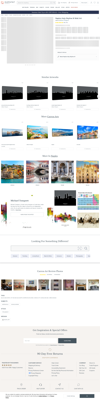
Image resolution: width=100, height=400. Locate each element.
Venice (37, 185)
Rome (62, 185)
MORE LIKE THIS (13, 109)
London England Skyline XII (57, 105)
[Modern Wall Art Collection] (69, 256)
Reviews (81, 373)
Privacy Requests (36, 373)
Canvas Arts (53, 116)
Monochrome (15, 304)
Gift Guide (92, 368)
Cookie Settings (43, 396)
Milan (87, 185)
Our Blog (82, 365)
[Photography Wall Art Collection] (79, 256)
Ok (87, 396)
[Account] (91, 3)
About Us (92, 363)
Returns (30, 368)
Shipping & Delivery (34, 365)
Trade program (84, 2)
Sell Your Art (83, 368)
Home (2, 15)
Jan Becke (3, 146)
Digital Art (7, 319)
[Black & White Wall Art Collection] (48, 256)
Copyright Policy (33, 375)
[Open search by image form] (51, 2)
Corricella (78, 144)
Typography (5, 312)
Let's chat (54, 375)
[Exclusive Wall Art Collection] (59, 256)
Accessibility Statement (58, 368)
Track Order (55, 365)
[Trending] (24, 256)
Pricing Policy (55, 373)
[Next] (98, 96)
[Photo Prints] (89, 256)
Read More (18, 210)
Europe (23, 15)
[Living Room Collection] (35, 256)
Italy (27, 15)
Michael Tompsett (64, 20)
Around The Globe (17, 15)
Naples (30, 15)
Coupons (92, 370)
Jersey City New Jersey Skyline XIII (7, 105)
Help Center (55, 363)
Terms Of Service (53, 345)
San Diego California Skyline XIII (33, 105)
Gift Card (82, 370)
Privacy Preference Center (36, 370)
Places (10, 15)
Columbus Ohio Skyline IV (81, 105)
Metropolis (5, 304)
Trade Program (93, 365)
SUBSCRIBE (67, 341)
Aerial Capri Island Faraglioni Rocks (8, 144)
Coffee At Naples (30, 144)
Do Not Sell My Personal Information (62, 370)
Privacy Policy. (61, 345)
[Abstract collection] (15, 256)
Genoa (12, 185)
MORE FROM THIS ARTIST (27, 214)
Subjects (6, 15)
